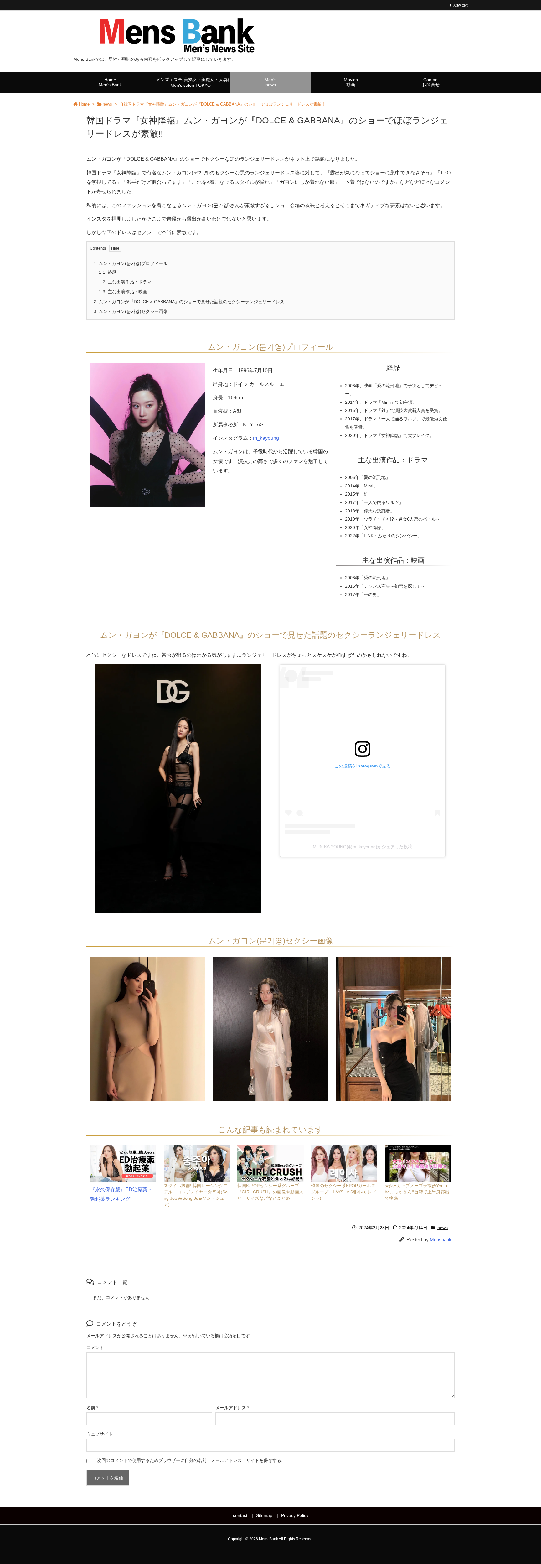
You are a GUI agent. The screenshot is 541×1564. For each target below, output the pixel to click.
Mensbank (440, 1239)
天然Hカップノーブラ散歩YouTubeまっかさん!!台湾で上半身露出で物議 (417, 1192)
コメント (95, 1347)
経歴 (107, 272)
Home (84, 104)
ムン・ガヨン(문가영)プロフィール (130, 263)
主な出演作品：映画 (123, 291)
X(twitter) (460, 5)
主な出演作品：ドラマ (125, 281)
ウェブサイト (99, 1434)
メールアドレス (232, 1407)
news (107, 104)
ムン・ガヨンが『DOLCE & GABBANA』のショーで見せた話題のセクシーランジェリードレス (189, 301)
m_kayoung (266, 438)
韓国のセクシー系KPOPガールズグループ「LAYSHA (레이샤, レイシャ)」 (343, 1192)
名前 (92, 1407)
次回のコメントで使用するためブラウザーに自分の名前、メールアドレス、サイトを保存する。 (191, 1460)
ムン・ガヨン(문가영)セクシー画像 (130, 311)
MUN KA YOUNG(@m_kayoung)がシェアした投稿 (362, 846)
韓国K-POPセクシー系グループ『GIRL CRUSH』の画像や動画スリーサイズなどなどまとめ (270, 1192)
